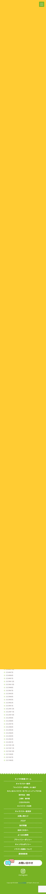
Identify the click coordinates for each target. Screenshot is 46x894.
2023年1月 (9, 706)
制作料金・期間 (24, 795)
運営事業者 (23, 854)
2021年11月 (10, 748)
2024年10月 (10, 669)
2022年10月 (10, 715)
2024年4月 (9, 675)
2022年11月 (10, 712)
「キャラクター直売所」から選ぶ (24, 787)
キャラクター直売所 (23, 811)
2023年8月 (9, 687)
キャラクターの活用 (24, 806)
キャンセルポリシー (23, 844)
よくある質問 (23, 835)
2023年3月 (9, 700)
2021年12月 (10, 745)
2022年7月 (9, 724)
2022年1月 (9, 742)
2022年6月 (9, 727)
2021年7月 (9, 757)
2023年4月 (9, 697)
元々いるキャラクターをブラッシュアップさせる (24, 791)
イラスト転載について (23, 849)
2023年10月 (10, 684)
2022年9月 (9, 718)
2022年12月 (10, 709)
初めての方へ (23, 830)
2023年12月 (10, 681)
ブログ (23, 821)
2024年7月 (9, 672)
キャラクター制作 (23, 783)
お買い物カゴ (23, 816)
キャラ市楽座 (22, 883)
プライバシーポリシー (23, 839)
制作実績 (23, 825)
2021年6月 (9, 760)
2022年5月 (9, 730)
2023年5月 (9, 694)
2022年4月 (9, 733)
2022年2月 (9, 739)
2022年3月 (9, 736)
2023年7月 (9, 691)
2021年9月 (9, 754)
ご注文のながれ (24, 802)
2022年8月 (9, 721)
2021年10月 (10, 751)
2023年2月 (9, 703)
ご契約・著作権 (24, 798)
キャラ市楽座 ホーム (23, 779)
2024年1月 (9, 678)
